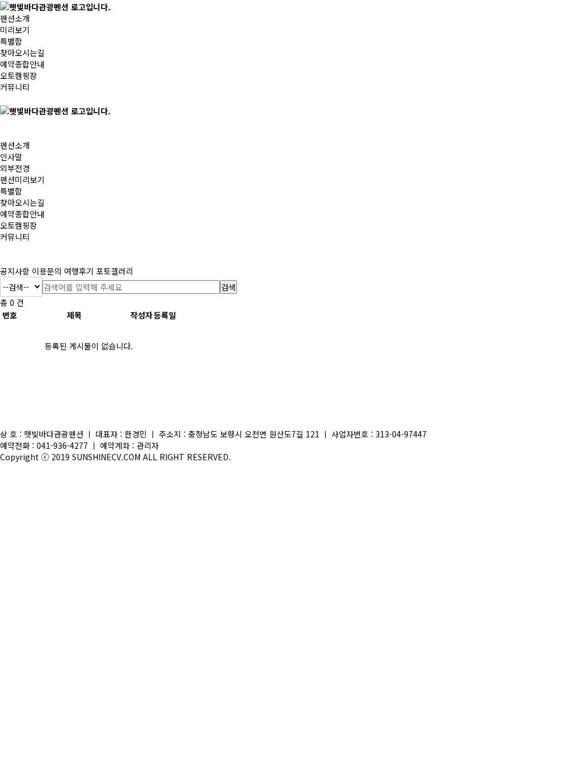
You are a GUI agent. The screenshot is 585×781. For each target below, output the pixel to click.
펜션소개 (15, 18)
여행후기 (79, 271)
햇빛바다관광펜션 (53, 434)
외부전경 (15, 168)
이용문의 (47, 271)
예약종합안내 (22, 64)
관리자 (148, 445)
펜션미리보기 (22, 179)
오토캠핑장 (18, 75)
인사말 (11, 156)
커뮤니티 (15, 87)
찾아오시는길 (22, 52)
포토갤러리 (114, 271)
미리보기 (15, 29)
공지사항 (15, 271)
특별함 (11, 41)
